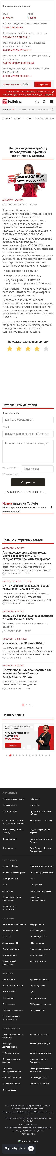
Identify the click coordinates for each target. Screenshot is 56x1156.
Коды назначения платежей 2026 (11, 1018)
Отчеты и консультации (41, 866)
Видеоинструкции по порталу (40, 831)
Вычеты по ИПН (9, 992)
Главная (22, 109)
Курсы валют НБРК (39, 979)
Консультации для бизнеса (11, 1060)
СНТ (32, 878)
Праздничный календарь (9, 963)
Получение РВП (37, 1010)
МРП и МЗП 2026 (38, 961)
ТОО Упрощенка (37, 930)
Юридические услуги (40, 1044)
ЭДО (32, 992)
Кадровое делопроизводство (11, 1070)
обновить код (12, 474)
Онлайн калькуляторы (40, 1053)
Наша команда (9, 805)
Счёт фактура (36, 885)
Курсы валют (8, 979)
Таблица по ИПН (37, 955)
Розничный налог (10, 949)
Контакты (34, 805)
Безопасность (9, 848)
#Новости (7, 200)
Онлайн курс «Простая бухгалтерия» (40, 849)
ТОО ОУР (6, 937)
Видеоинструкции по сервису (12, 831)
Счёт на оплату (9, 839)
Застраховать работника (14, 924)
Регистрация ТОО (10, 930)
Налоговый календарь (40, 891)
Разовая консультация (40, 949)
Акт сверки (7, 891)
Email (5, 427)
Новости (6, 109)
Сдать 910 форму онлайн (41, 872)
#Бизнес (19, 200)
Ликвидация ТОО (38, 937)
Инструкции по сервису (41, 820)
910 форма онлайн (11, 1053)
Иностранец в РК (10, 878)
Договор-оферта (9, 811)
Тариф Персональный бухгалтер (12, 1036)
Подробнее (43, 84)
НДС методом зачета (12, 1010)
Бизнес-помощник (39, 1034)
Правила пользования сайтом (40, 813)
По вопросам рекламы (13, 799)
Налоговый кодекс (11, 1084)
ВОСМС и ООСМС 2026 (12, 986)
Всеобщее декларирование (38, 898)
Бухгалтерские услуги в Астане (41, 840)
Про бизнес (7, 998)
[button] (23, 704)
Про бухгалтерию (38, 998)
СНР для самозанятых (40, 1004)
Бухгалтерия (42, 109)
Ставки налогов (9, 955)
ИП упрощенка (37, 924)
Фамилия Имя (10, 413)
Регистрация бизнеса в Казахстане (41, 1070)
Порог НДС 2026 (37, 986)
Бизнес (31, 109)
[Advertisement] (28, 134)
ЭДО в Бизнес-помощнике (9, 908)
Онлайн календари (11, 1077)
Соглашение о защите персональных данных (13, 822)
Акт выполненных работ (14, 872)
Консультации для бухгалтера (39, 1060)
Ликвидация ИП (10, 943)
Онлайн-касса (9, 1090)
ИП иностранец (37, 943)
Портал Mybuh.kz (10, 866)
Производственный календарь (11, 898)
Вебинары (35, 799)
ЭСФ (4, 885)
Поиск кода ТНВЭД (39, 1077)
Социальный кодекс (39, 1084)
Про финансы (8, 1004)
